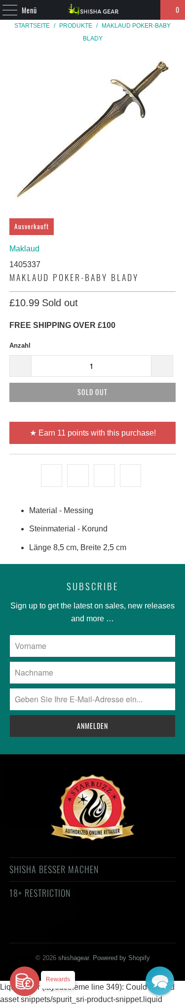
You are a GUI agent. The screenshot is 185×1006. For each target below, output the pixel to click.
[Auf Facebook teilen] (77, 475)
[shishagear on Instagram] (101, 929)
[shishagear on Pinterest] (83, 929)
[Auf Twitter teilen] (51, 475)
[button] (160, 980)
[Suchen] (148, 10)
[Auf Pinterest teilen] (104, 475)
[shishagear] (92, 10)
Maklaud (24, 248)
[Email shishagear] (154, 929)
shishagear (73, 958)
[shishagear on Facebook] (47, 929)
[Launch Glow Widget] (24, 981)
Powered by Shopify (121, 958)
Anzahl (20, 345)
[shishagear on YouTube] (65, 929)
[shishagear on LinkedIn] (136, 929)
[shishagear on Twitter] (30, 929)
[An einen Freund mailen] (130, 475)
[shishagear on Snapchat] (118, 929)
